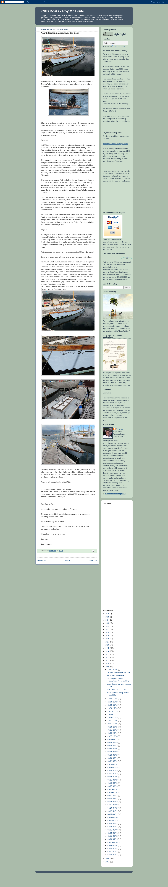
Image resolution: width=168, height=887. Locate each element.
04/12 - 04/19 (112, 811)
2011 (108, 661)
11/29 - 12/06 (112, 708)
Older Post (93, 560)
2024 (108, 620)
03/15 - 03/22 (112, 824)
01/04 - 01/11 (112, 855)
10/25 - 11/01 (112, 724)
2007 (108, 862)
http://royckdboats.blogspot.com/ (115, 144)
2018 (108, 639)
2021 (108, 629)
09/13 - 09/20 (112, 743)
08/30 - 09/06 (112, 749)
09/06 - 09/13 (112, 746)
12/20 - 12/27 (112, 699)
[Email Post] (93, 551)
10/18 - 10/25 (112, 727)
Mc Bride (119, 429)
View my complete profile (115, 494)
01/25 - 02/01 (112, 845)
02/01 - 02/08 (112, 842)
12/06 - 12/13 (112, 705)
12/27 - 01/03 (112, 670)
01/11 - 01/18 (112, 852)
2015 (108, 648)
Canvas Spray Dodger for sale (118, 672)
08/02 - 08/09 (112, 761)
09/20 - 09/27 (112, 739)
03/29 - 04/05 (112, 817)
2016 (108, 645)
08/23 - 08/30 (112, 752)
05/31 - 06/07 (112, 789)
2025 (108, 617)
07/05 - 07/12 (112, 774)
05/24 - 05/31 (112, 792)
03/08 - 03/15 (112, 827)
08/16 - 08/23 (112, 755)
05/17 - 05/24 (112, 796)
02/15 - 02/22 (112, 836)
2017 (108, 642)
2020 (108, 632)
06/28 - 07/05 (112, 777)
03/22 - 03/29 (112, 820)
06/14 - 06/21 (112, 783)
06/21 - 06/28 (112, 780)
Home (67, 560)
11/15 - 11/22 (112, 714)
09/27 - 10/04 (112, 736)
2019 (108, 636)
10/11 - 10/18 (112, 730)
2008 (108, 859)
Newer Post (41, 560)
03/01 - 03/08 (112, 830)
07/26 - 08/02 (112, 764)
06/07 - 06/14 (112, 786)
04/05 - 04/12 (112, 814)
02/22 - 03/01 (112, 833)
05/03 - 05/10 (112, 802)
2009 (108, 667)
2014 (108, 651)
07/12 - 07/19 (112, 771)
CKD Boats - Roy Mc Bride (62, 11)
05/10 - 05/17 (112, 799)
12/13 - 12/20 (112, 702)
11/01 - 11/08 (112, 721)
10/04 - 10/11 (112, 733)
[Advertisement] (113, 567)
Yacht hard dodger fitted (116, 675)
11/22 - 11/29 (112, 711)
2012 (108, 658)
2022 (108, 626)
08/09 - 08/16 (112, 758)
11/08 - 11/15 (112, 717)
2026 (108, 614)
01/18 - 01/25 (112, 849)
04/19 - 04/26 (112, 808)
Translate (121, 46)
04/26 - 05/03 (112, 805)
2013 (108, 654)
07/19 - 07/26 (112, 767)
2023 (108, 623)
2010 (108, 664)
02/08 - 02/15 (112, 839)
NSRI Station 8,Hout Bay (116, 689)
